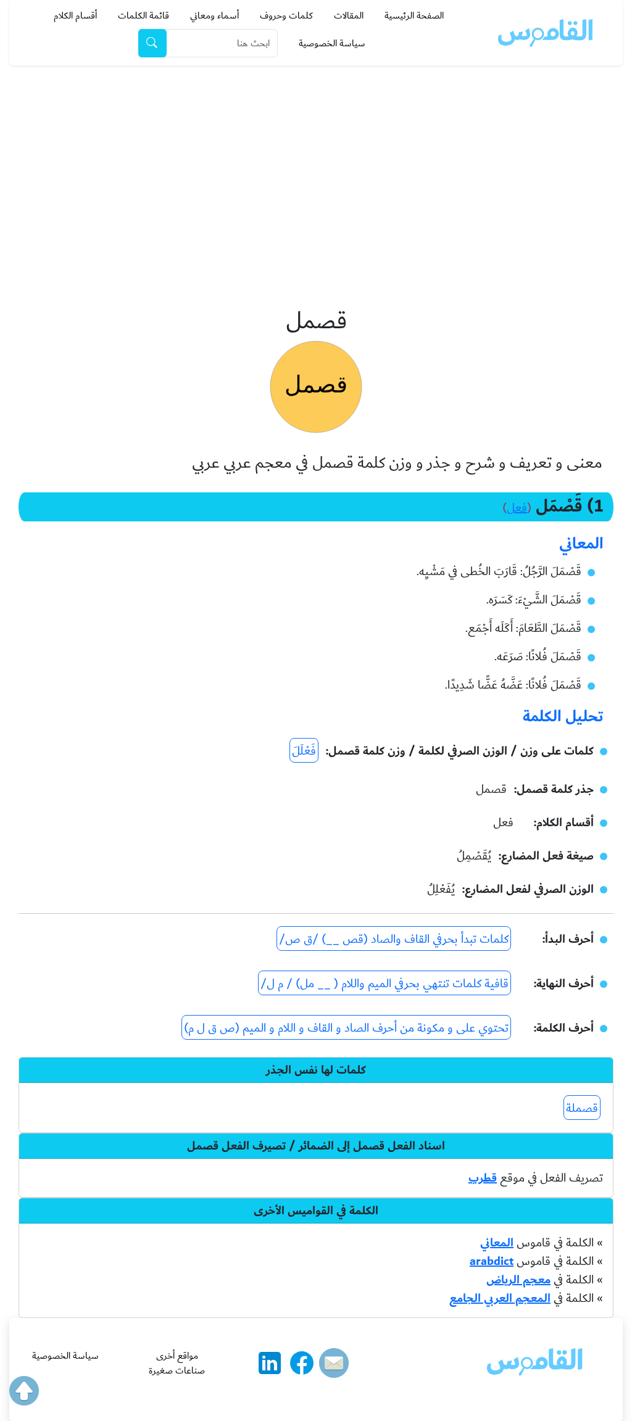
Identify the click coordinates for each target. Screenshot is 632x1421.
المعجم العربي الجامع (500, 1298)
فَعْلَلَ (304, 751)
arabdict (492, 1261)
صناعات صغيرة (177, 1370)
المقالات (349, 15)
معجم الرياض (518, 1279)
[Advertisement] (316, 158)
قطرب (482, 1177)
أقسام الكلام (75, 15)
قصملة (582, 1108)
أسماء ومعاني (214, 15)
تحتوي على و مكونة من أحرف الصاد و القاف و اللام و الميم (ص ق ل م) (346, 1028)
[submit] (152, 43)
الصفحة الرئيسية (414, 15)
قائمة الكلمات (143, 15)
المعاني (497, 1242)
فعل (517, 508)
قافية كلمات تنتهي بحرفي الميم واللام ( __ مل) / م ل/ (384, 983)
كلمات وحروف (286, 15)
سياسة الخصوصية (332, 43)
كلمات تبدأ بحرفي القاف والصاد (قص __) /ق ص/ (394, 939)
